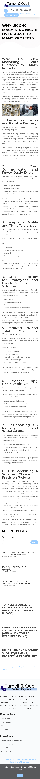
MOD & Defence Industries (11, 741)
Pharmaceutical (7, 744)
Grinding (4, 729)
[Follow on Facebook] (18, 775)
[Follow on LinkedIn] (21, 775)
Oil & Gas (4, 748)
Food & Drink (6, 751)
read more (7, 616)
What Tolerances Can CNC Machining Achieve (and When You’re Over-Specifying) (18, 568)
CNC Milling (5, 719)
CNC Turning (6, 722)
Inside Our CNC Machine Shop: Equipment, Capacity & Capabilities (17, 582)
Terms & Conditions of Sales (16, 759)
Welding (4, 726)
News (13, 556)
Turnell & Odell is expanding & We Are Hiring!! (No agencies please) (18, 553)
